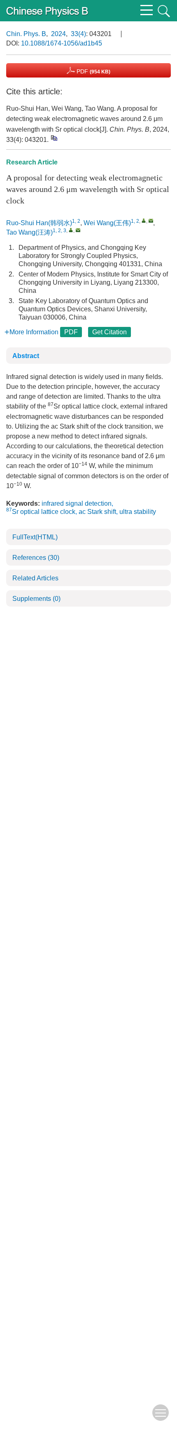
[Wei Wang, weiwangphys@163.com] (144, 220)
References (35, 557)
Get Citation (109, 332)
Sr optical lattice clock (40, 511)
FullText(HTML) (35, 537)
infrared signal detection (77, 503)
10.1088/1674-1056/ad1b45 (61, 43)
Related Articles (35, 578)
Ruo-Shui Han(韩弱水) (39, 222)
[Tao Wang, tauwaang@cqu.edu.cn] (71, 230)
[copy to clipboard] (54, 138)
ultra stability (137, 511)
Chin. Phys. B (26, 33)
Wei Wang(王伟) (107, 222)
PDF (92, 71)
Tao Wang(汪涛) (29, 232)
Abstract (25, 355)
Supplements (36, 598)
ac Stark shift (97, 511)
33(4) (78, 33)
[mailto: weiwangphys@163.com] (151, 220)
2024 (58, 33)
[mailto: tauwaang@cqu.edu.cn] (78, 230)
